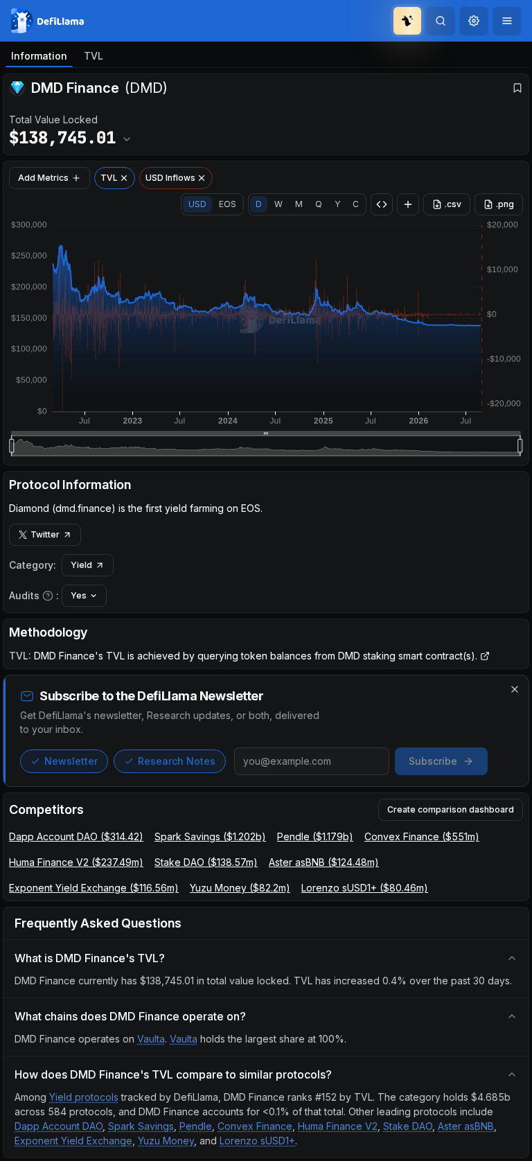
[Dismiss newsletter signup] (514, 689)
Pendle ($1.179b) (315, 836)
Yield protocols (83, 1097)
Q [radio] (318, 204)
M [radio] (299, 204)
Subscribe (433, 761)
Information (39, 56)
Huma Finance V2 (338, 1126)
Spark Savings (141, 1126)
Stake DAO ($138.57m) (206, 862)
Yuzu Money (166, 1140)
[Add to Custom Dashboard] (408, 204)
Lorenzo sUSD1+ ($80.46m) (364, 888)
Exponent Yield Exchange (73, 1140)
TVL (93, 56)
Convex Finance (255, 1126)
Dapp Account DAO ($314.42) (76, 836)
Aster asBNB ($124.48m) (324, 862)
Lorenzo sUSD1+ (257, 1140)
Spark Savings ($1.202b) (210, 836)
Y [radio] (337, 204)
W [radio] (278, 204)
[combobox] (474, 21)
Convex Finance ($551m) (421, 836)
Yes (79, 595)
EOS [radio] (227, 204)
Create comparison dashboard (450, 809)
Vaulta (151, 1039)
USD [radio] (197, 204)
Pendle (195, 1126)
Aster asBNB (466, 1126)
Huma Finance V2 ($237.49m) (76, 862)
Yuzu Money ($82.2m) (240, 888)
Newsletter (71, 761)
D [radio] (259, 204)
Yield (81, 565)
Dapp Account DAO (59, 1126)
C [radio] (356, 204)
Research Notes (176, 761)
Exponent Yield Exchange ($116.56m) (94, 888)
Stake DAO (407, 1126)
